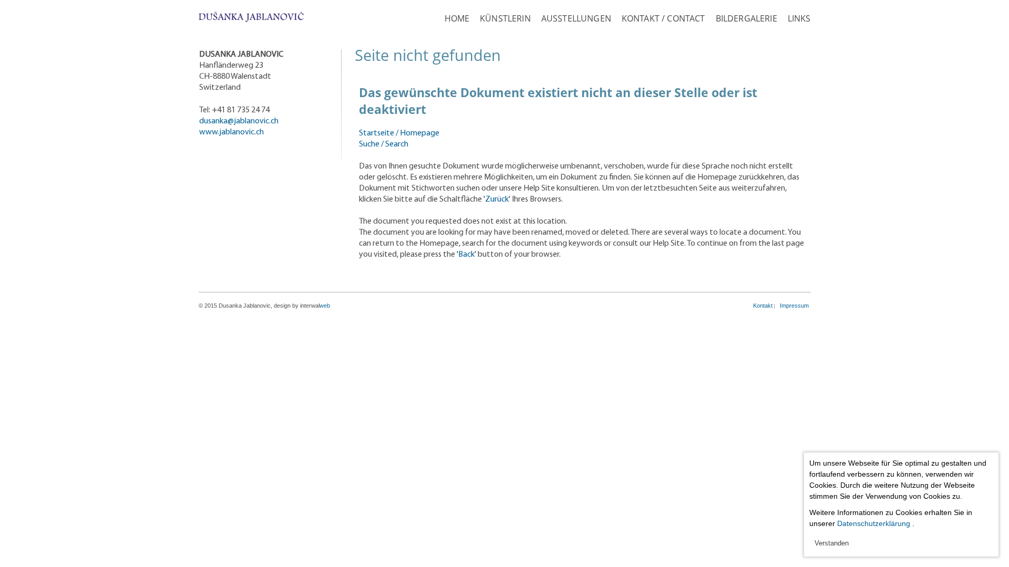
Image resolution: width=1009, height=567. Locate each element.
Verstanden (832, 543)
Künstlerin (505, 18)
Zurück (497, 199)
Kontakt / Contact (663, 18)
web (325, 305)
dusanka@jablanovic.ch (239, 121)
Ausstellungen (576, 18)
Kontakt (763, 305)
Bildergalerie (746, 18)
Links (799, 18)
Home (457, 18)
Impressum (794, 305)
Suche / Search (383, 144)
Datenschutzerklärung (873, 523)
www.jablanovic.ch (231, 132)
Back (466, 254)
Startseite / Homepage (399, 133)
